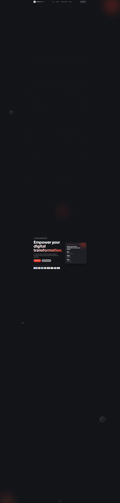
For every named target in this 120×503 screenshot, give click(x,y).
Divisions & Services (64, 1)
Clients (70, 1)
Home (53, 1)
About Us (57, 1)
